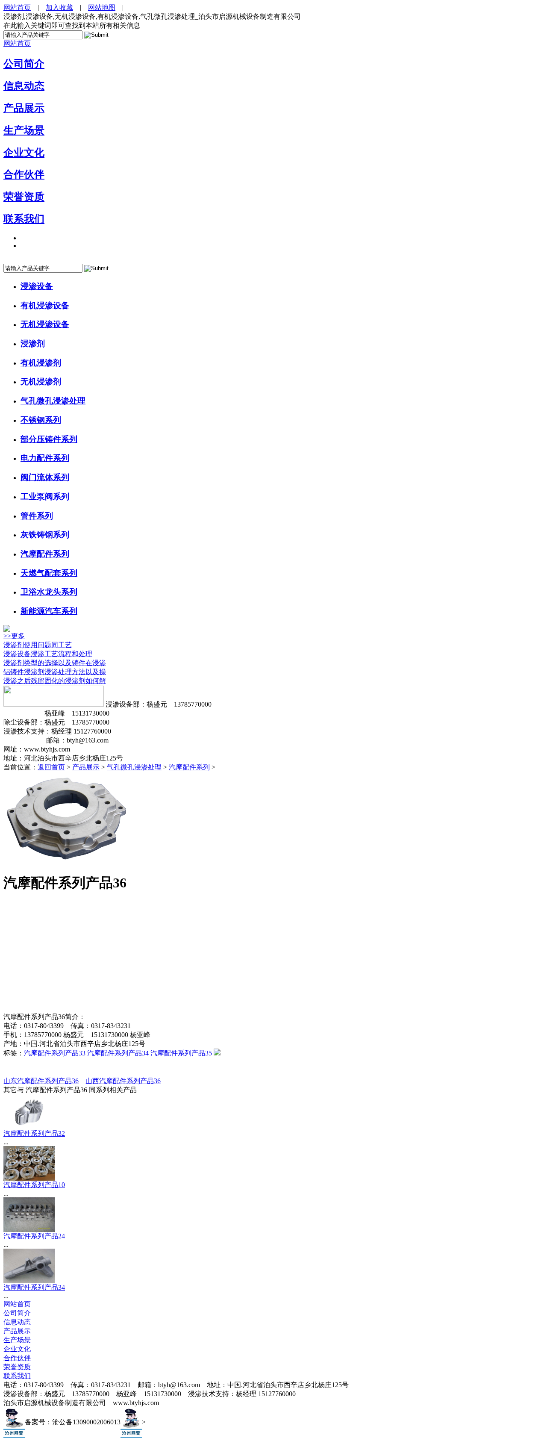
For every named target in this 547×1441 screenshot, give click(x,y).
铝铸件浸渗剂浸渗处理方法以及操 (54, 671)
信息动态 (23, 85)
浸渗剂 (33, 343)
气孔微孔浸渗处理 (53, 400)
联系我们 (23, 218)
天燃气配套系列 (49, 573)
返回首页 (51, 767)
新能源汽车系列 (49, 611)
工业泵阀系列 (45, 496)
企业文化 (23, 152)
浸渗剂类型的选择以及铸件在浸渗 (54, 662)
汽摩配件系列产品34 (118, 1053)
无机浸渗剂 (41, 381)
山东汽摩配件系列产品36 (41, 1080)
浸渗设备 (37, 286)
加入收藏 (59, 7)
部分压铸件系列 (49, 439)
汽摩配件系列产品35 (182, 1053)
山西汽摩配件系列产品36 (123, 1080)
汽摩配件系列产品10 (34, 1184)
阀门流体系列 (45, 477)
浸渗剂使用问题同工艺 (37, 644)
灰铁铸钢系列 (45, 534)
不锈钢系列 (41, 420)
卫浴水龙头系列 (49, 591)
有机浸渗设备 (45, 305)
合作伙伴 (23, 174)
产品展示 (23, 108)
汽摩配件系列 (45, 553)
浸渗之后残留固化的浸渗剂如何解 (54, 680)
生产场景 (23, 130)
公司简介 (23, 63)
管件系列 (37, 515)
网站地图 (101, 7)
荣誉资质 (23, 196)
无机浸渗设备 (45, 324)
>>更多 (14, 635)
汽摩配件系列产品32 (34, 1133)
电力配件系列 (45, 458)
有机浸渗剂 (41, 362)
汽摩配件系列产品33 (55, 1053)
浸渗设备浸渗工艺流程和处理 (47, 653)
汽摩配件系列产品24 (34, 1236)
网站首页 (17, 7)
